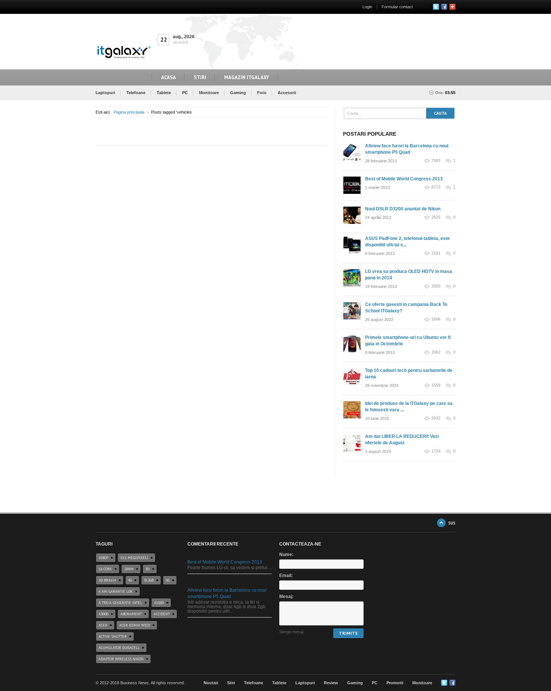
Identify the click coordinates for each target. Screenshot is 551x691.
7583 (435, 161)
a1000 (159, 602)
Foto (262, 92)
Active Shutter (113, 636)
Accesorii (287, 92)
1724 (435, 451)
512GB (149, 580)
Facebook (444, 7)
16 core (105, 569)
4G (130, 580)
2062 (435, 352)
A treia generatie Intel (120, 602)
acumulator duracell (119, 647)
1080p (103, 557)
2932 (435, 418)
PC (185, 92)
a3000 (103, 614)
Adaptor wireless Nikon (121, 659)
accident (162, 614)
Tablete (164, 92)
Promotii (394, 683)
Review (331, 683)
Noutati (211, 683)
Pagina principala (129, 112)
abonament (131, 614)
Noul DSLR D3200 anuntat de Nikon (402, 208)
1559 (435, 385)
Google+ (452, 7)
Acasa (168, 77)
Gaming (238, 92)
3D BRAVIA (107, 580)
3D (147, 569)
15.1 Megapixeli (134, 557)
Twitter (436, 7)
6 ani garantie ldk (116, 591)
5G (167, 580)
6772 (435, 187)
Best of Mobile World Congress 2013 (404, 178)
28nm (128, 569)
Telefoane (135, 92)
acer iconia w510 (134, 625)
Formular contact (397, 6)
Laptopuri (105, 92)
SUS (451, 523)
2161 (435, 253)
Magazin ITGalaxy (246, 77)
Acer (103, 625)
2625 (435, 217)
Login (367, 6)
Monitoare (209, 92)
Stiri (200, 77)
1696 (435, 319)
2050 (435, 286)
